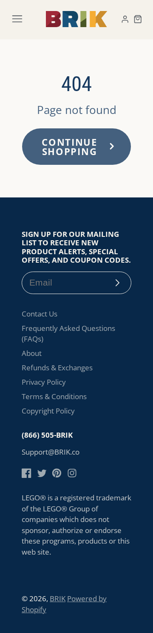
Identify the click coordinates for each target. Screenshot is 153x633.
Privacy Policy (44, 382)
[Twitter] (42, 473)
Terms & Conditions (54, 396)
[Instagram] (72, 473)
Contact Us (39, 314)
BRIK (57, 598)
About (32, 353)
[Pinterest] (57, 473)
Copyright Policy (48, 411)
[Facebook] (26, 473)
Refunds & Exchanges (57, 367)
